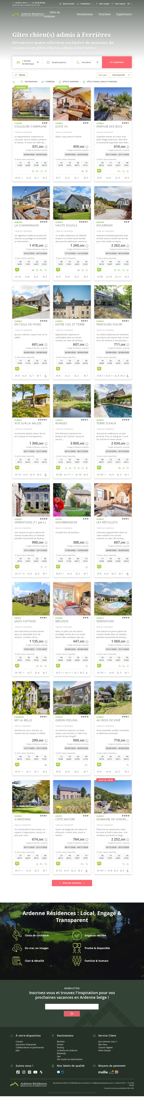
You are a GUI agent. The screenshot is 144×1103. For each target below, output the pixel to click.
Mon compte (104, 4)
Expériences (124, 14)
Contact (19, 1041)
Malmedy (61, 1053)
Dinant (60, 1044)
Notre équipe (104, 1050)
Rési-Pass (102, 1044)
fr (128, 4)
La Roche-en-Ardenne (67, 1050)
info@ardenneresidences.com (102, 1083)
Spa (58, 1056)
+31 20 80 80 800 (38, 3)
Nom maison (120, 4)
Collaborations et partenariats (30, 1047)
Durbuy (60, 1047)
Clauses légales (105, 1047)
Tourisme (105, 14)
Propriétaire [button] (85, 4)
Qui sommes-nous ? (107, 1041)
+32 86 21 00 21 (21, 3)
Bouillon (61, 1041)
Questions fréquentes (26, 1044)
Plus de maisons (72, 882)
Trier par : (103, 75)
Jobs (18, 1050)
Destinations (85, 14)
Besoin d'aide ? (69, 4)
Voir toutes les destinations (70, 1059)
